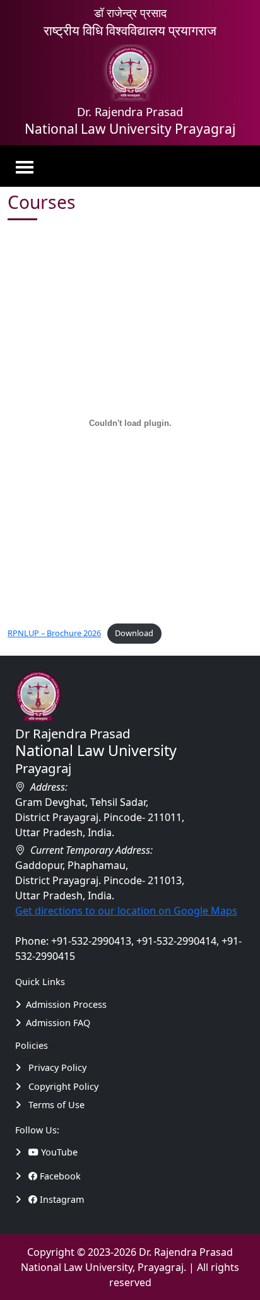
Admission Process (66, 1004)
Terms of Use (55, 1105)
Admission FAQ (58, 1023)
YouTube (58, 1152)
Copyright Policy (62, 1086)
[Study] (21, 1152)
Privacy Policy (56, 1067)
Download (134, 633)
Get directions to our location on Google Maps (126, 911)
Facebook (59, 1176)
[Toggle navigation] (28, 166)
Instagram (60, 1199)
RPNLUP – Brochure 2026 (54, 633)
